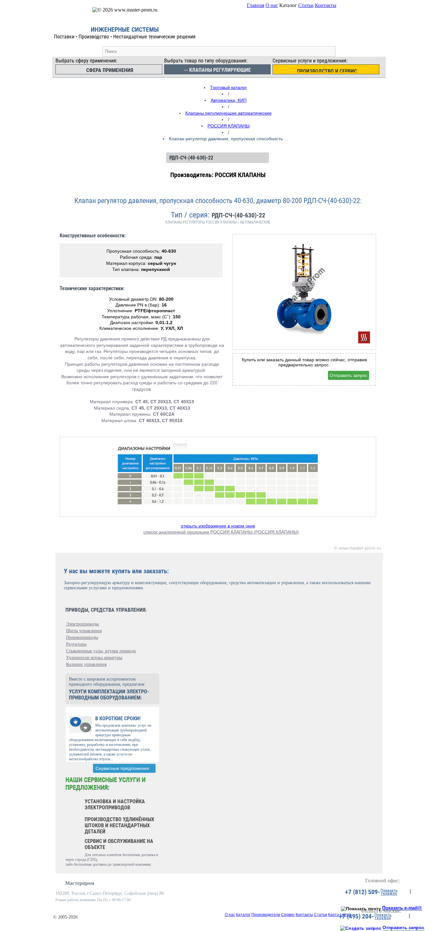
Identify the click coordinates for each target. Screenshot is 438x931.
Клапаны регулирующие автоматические (228, 113)
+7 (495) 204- (356, 916)
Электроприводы (82, 624)
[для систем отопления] (364, 337)
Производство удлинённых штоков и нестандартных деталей (119, 825)
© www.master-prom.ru (357, 548)
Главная (255, 5)
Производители (265, 914)
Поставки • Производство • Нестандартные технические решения (125, 37)
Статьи (306, 5)
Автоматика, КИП (229, 100)
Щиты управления (84, 630)
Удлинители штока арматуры (94, 657)
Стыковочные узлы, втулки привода (101, 651)
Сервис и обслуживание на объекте (119, 844)
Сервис (288, 914)
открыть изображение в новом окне (218, 525)
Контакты (325, 5)
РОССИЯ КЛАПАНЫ (228, 125)
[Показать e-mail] (361, 908)
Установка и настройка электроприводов (115, 804)
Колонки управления (86, 664)
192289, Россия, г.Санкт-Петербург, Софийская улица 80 (109, 893)
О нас (271, 5)
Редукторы (76, 644)
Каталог (243, 914)
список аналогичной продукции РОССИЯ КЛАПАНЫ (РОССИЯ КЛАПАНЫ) (221, 532)
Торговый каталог (228, 87)
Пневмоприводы (82, 637)
